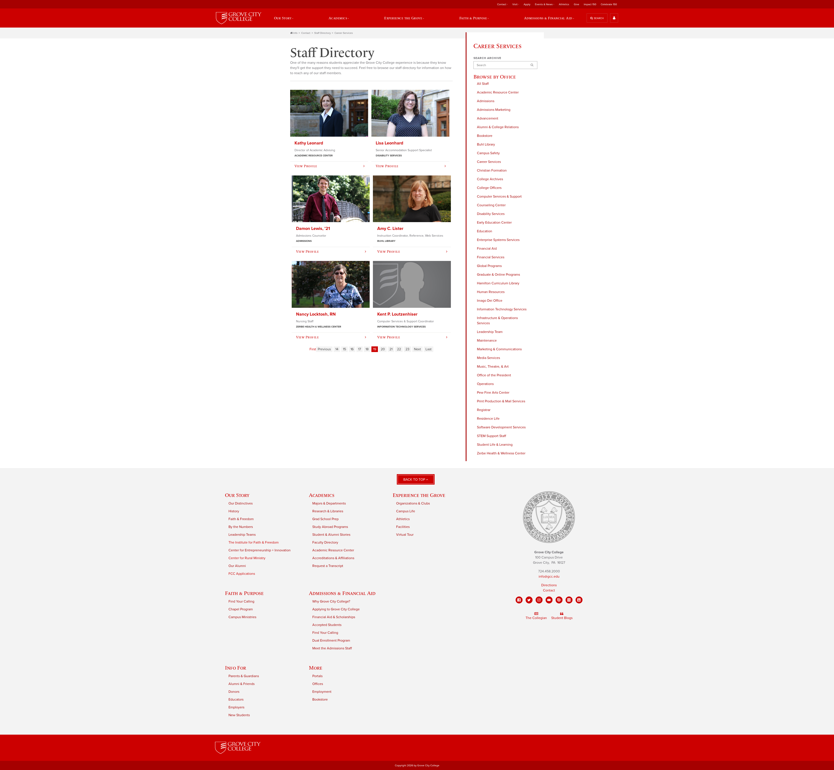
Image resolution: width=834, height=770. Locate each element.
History (233, 511)
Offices (317, 684)
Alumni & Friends (241, 684)
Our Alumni (237, 566)
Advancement (487, 118)
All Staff (483, 84)
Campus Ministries (242, 617)
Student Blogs (562, 618)
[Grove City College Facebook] (519, 599)
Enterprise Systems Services (498, 240)
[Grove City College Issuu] (559, 599)
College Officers (489, 188)
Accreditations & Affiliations (333, 558)
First (312, 349)
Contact (305, 32)
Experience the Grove (419, 495)
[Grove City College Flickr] (569, 599)
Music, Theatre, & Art (493, 366)
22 (399, 349)
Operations (485, 384)
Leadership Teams (242, 534)
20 (383, 349)
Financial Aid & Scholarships (333, 617)
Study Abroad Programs (330, 527)
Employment (321, 692)
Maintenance (487, 340)
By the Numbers (240, 527)
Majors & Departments (329, 503)
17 (359, 349)
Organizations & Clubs (413, 503)
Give (576, 4)
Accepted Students (326, 625)
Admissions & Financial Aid (342, 593)
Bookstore (484, 136)
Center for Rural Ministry (246, 558)
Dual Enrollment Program (331, 640)
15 (344, 349)
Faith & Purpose (244, 593)
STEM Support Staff (491, 436)
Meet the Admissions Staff (332, 648)
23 (407, 349)
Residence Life (488, 418)
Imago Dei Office (489, 300)
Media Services (488, 358)
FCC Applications (241, 574)
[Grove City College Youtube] (549, 599)
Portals (317, 676)
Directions (549, 585)
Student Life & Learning (495, 444)
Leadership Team (490, 332)
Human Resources (491, 292)
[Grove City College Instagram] (539, 599)
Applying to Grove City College (336, 609)
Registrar (483, 410)
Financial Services (490, 257)
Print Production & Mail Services (501, 401)
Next (417, 349)
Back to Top (414, 479)
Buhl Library (486, 144)
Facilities (403, 527)
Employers (236, 707)
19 (374, 349)
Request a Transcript (327, 566)
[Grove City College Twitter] (529, 599)
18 (367, 349)
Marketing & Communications (499, 349)
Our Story (237, 495)
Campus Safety (488, 153)
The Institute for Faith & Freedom (253, 542)
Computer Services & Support (499, 196)
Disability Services (491, 214)
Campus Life (405, 511)
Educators (235, 699)
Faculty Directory (325, 542)
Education (484, 231)
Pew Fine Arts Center (493, 392)
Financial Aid (487, 248)
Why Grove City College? (331, 601)
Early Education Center (494, 222)
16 (352, 349)
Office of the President (494, 375)
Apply (527, 4)
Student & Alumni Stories (331, 534)
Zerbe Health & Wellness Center (501, 453)
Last (428, 349)
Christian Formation (492, 170)
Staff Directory (322, 32)
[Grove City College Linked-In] (579, 599)
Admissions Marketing (493, 110)
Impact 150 (590, 4)
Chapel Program (240, 609)
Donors (233, 692)
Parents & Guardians (243, 676)
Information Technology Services (501, 309)
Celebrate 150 (609, 4)
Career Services (343, 32)
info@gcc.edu (549, 576)
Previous (324, 349)
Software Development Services (501, 427)
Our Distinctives (240, 503)
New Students (239, 715)
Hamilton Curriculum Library (498, 283)
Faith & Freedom (241, 519)
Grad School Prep (325, 519)
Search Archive (487, 58)
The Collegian (536, 618)
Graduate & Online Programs (498, 274)
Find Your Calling (241, 601)
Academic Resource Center (498, 92)
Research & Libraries (327, 511)
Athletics (564, 4)
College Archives (490, 179)
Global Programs (489, 266)
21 (390, 349)
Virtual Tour (405, 534)
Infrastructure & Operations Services (497, 320)
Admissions (485, 101)
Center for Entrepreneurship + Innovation (259, 550)
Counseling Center (491, 205)
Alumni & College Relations (498, 127)
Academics (321, 495)
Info (295, 32)
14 (336, 349)
